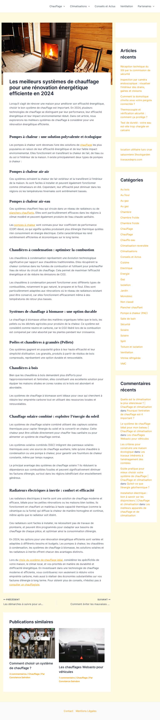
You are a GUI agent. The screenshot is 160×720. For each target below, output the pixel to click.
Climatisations (78, 6)
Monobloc (126, 296)
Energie (124, 273)
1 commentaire (67, 677)
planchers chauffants (21, 212)
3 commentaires (18, 674)
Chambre (125, 211)
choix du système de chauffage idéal (41, 559)
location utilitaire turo (133, 149)
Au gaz (124, 200)
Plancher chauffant (131, 307)
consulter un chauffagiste (24, 584)
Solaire (124, 329)
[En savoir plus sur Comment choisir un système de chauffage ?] (32, 643)
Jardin (124, 290)
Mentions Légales (86, 711)
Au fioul (125, 195)
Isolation (125, 285)
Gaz (122, 279)
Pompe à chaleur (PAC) (134, 313)
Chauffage (56, 6)
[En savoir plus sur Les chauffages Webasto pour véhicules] (82, 645)
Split (123, 341)
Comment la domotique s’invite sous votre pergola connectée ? (136, 100)
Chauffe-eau (127, 240)
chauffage (86, 144)
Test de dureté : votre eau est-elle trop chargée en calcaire (135, 126)
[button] (63, 6)
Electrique (126, 268)
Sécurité (125, 324)
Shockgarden (142, 154)
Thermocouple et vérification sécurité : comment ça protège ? (133, 113)
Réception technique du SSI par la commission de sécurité (135, 70)
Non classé (126, 301)
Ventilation (126, 6)
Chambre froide (129, 217)
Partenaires (144, 6)
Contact (68, 711)
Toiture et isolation (131, 346)
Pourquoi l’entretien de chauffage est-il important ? (135, 414)
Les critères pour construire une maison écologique (133, 448)
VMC (123, 363)
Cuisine (124, 262)
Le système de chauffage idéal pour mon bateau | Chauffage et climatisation (136, 427)
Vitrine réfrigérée (130, 358)
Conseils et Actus (105, 6)
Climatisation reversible (134, 245)
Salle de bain (128, 318)
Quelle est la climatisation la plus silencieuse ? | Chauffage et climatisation (136, 403)
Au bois (124, 189)
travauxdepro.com (131, 159)
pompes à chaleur (24, 224)
